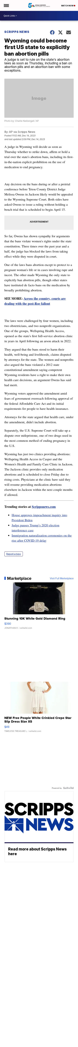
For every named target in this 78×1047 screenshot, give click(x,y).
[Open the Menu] (6, 5)
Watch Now (67, 6)
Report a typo (13, 554)
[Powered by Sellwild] (68, 788)
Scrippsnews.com (44, 506)
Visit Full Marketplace (62, 578)
